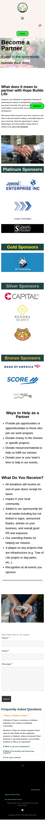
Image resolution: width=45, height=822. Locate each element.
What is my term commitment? (17, 746)
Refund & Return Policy (12, 794)
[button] (22, 18)
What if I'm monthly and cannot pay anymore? (18, 752)
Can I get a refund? (13, 757)
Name (5, 638)
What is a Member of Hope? (16, 716)
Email (5, 651)
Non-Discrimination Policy (13, 799)
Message (7, 664)
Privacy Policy (35, 790)
